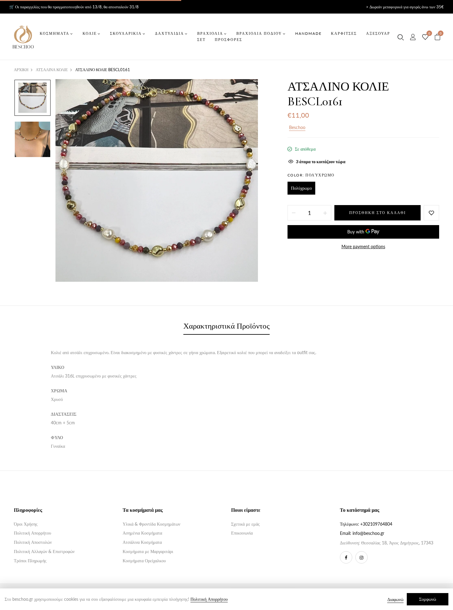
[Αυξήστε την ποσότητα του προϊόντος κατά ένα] (325, 212)
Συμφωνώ (427, 599)
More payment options (363, 246)
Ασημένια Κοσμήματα (142, 532)
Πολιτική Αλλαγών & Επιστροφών (44, 551)
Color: (311, 175)
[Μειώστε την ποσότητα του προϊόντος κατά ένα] (294, 212)
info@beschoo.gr (368, 533)
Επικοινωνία (242, 532)
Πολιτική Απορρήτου (32, 532)
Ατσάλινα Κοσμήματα (142, 542)
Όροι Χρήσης (26, 524)
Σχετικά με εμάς (245, 524)
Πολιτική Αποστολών (33, 542)
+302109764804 (376, 524)
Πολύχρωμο (301, 188)
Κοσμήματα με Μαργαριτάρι (148, 551)
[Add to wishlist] (431, 212)
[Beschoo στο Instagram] (361, 557)
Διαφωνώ (395, 599)
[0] (425, 37)
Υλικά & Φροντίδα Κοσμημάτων (151, 524)
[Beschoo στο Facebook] (346, 557)
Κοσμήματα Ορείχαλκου (144, 560)
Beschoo (297, 127)
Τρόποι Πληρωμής (30, 560)
